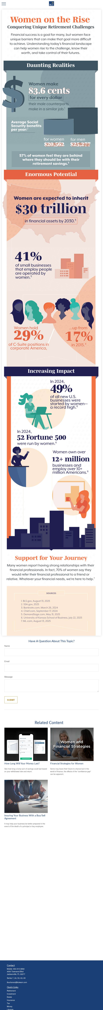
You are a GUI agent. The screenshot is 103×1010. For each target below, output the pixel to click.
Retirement (11, 990)
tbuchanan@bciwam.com (17, 982)
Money (9, 1006)
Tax (8, 1003)
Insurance (11, 1000)
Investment (11, 994)
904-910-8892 (18, 969)
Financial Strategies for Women (66, 763)
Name (7, 645)
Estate (9, 997)
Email (7, 661)
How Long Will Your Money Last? (22, 763)
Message (8, 676)
